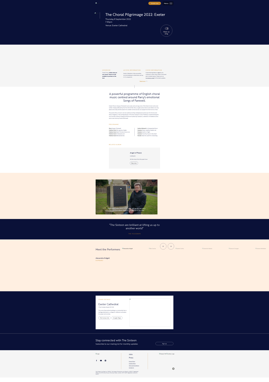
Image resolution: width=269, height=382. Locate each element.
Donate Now (143, 198)
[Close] (173, 174)
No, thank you (159, 198)
